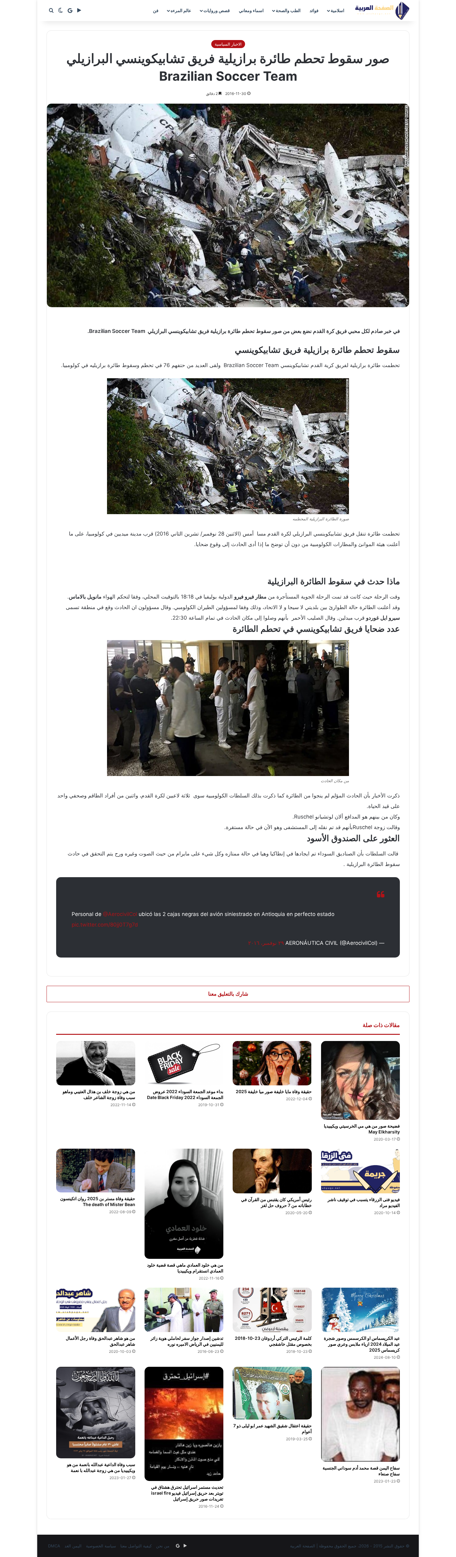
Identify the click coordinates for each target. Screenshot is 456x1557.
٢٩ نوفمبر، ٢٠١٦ (266, 943)
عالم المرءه (181, 10)
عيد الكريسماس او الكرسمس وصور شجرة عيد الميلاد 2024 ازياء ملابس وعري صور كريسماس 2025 (362, 1344)
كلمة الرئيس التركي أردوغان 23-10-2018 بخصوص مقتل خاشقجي (273, 1341)
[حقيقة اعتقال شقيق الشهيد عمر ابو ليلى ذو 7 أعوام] (272, 1393)
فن (156, 10)
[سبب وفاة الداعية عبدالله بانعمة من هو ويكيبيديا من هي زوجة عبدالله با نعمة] (95, 1412)
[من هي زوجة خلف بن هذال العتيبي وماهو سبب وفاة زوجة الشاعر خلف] (95, 1063)
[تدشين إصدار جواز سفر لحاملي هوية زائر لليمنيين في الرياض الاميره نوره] (184, 1310)
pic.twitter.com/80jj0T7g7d (105, 925)
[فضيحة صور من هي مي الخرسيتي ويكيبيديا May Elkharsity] (360, 1080)
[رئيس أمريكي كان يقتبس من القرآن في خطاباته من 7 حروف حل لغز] (272, 1171)
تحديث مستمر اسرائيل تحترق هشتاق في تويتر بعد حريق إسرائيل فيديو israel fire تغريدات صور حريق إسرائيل (187, 1492)
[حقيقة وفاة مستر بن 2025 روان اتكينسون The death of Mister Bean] (95, 1170)
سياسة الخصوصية (101, 1545)
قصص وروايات (216, 10)
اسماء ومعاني (251, 10)
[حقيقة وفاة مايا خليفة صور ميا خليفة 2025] (272, 1063)
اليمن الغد (73, 1545)
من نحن (162, 1545)
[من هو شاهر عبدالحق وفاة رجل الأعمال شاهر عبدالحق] (95, 1310)
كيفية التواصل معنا (136, 1545)
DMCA (54, 1545)
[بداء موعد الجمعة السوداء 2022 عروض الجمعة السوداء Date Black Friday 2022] (184, 1063)
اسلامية (337, 10)
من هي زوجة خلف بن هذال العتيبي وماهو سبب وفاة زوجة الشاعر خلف (99, 1094)
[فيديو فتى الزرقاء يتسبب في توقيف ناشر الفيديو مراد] (360, 1171)
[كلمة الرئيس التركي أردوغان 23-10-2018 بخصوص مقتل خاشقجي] (272, 1310)
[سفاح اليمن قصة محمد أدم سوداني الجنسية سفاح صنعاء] (360, 1414)
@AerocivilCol (120, 914)
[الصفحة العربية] (382, 10)
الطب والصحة (288, 10)
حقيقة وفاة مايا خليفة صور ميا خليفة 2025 (274, 1091)
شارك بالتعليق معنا (228, 994)
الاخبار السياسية (228, 44)
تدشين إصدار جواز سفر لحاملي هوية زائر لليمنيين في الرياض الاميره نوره (186, 1341)
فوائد (314, 10)
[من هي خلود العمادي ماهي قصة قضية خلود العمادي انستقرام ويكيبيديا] (184, 1204)
